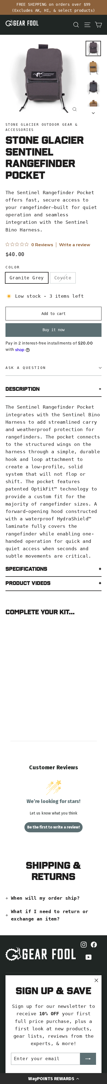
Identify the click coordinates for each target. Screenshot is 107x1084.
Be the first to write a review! (53, 827)
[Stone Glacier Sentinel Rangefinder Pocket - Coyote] (14, 682)
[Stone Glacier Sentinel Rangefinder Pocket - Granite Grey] (8, 682)
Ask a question (25, 368)
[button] (53, 1078)
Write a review (74, 244)
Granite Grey (27, 277)
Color (12, 267)
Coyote (62, 277)
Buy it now (53, 330)
